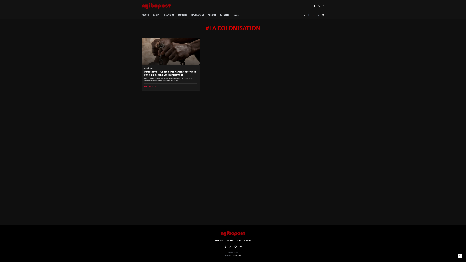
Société (156, 15)
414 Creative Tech (235, 255)
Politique (169, 15)
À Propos (219, 241)
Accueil (145, 15)
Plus (236, 15)
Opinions (182, 15)
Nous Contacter (244, 241)
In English (225, 15)
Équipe (230, 241)
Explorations (197, 15)
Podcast (212, 15)
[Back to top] (460, 256)
